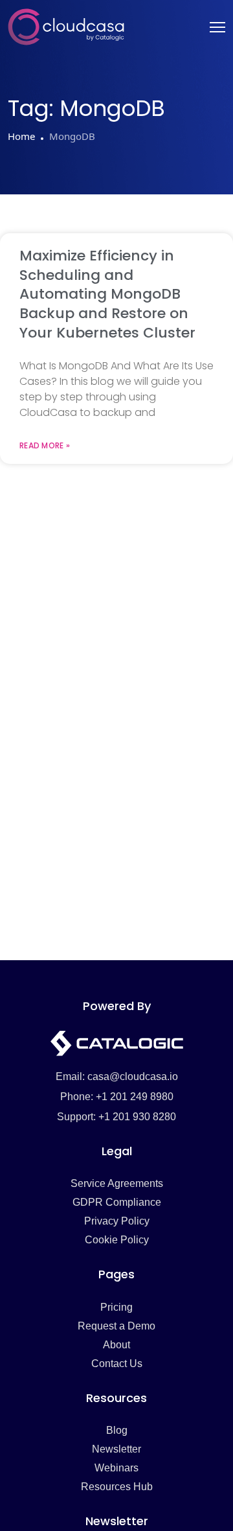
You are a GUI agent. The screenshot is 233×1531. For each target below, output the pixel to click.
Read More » (44, 445)
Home (21, 136)
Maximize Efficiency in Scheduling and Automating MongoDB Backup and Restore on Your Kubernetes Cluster (107, 294)
